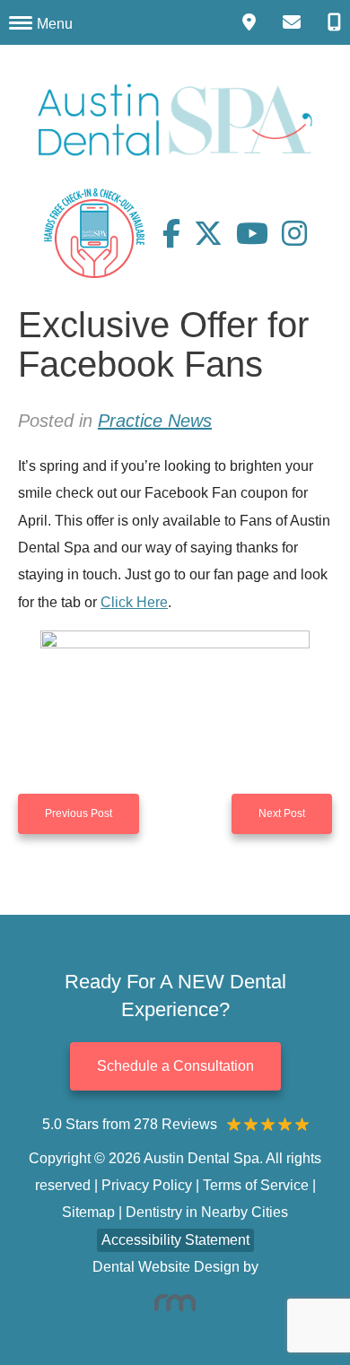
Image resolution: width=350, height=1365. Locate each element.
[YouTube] (259, 233)
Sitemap (88, 1212)
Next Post (281, 813)
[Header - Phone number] (334, 22)
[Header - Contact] (292, 22)
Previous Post (78, 813)
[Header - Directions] (249, 22)
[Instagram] (294, 233)
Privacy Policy (146, 1185)
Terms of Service (256, 1185)
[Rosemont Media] (175, 1302)
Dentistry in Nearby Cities (207, 1212)
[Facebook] (178, 233)
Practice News (155, 420)
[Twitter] (215, 233)
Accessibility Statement (175, 1240)
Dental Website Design (166, 1266)
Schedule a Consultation (175, 1066)
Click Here (134, 602)
